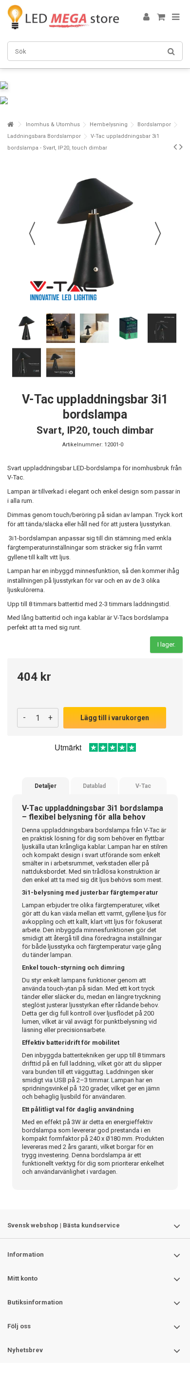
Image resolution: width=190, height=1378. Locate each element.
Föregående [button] (32, 233)
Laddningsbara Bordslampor (44, 136)
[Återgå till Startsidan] (10, 124)
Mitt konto (22, 1278)
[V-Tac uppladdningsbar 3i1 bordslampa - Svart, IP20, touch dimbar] (26, 328)
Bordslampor (154, 124)
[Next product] (181, 147)
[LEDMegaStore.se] (63, 17)
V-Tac (143, 786)
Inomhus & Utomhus (53, 124)
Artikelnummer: (82, 444)
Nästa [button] (158, 233)
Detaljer (46, 786)
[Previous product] (175, 147)
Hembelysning (109, 124)
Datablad (94, 786)
